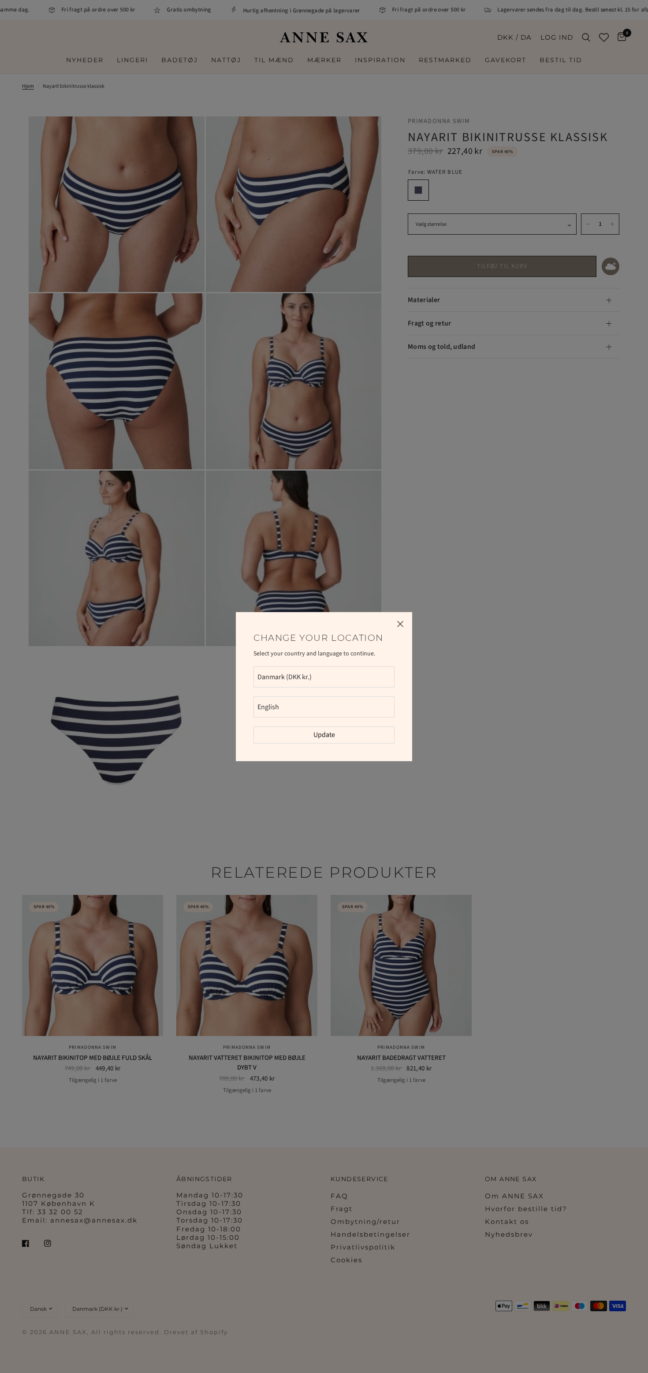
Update (324, 735)
